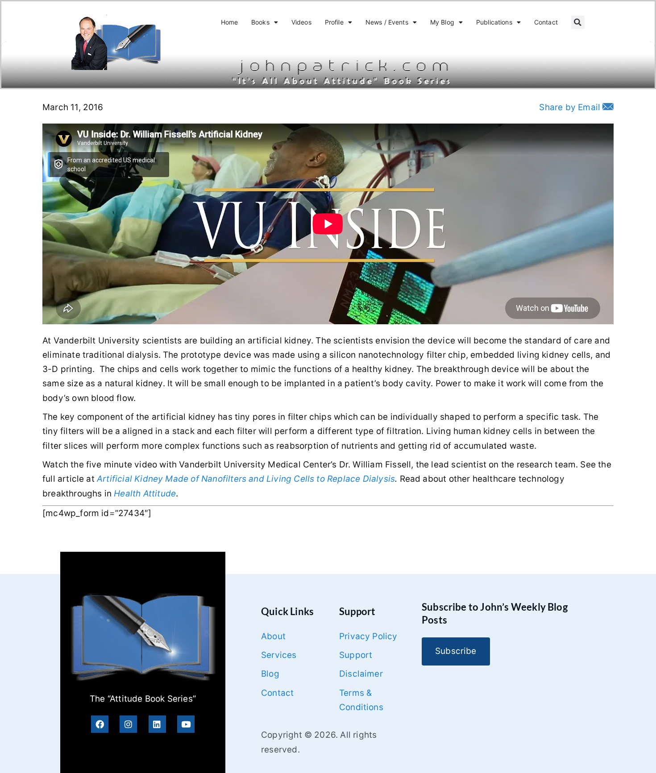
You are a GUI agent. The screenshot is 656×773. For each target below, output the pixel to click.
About (273, 636)
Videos (301, 22)
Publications (494, 22)
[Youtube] (186, 724)
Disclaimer (361, 674)
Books (260, 22)
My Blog (442, 22)
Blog (270, 674)
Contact (546, 22)
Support (355, 655)
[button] (578, 22)
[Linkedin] (157, 724)
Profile (334, 22)
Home (229, 22)
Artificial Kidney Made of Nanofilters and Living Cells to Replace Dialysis (246, 479)
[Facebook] (99, 724)
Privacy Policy (368, 636)
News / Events (386, 22)
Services (279, 655)
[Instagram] (128, 724)
